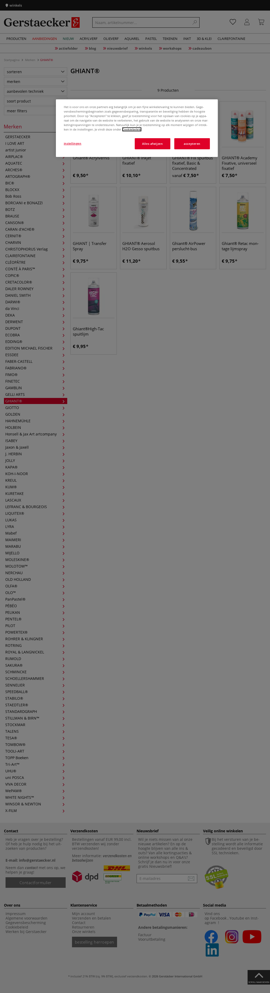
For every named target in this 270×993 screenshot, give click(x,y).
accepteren (192, 144)
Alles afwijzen (152, 144)
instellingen (72, 143)
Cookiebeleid (131, 129)
